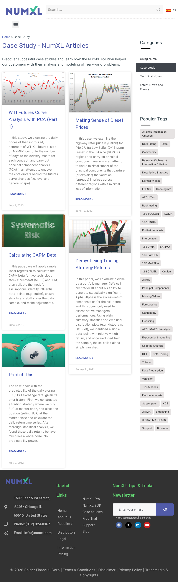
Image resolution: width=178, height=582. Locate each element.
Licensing (148, 321)
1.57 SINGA (149, 222)
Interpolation (149, 238)
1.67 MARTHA (150, 263)
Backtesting (149, 205)
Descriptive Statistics (155, 172)
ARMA (146, 279)
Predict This (21, 374)
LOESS (146, 189)
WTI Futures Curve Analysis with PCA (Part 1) (33, 119)
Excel (165, 143)
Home (6, 37)
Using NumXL (149, 59)
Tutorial (146, 362)
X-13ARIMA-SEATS (154, 420)
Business (162, 428)
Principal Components (155, 288)
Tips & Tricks (150, 387)
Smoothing (162, 411)
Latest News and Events (151, 87)
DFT (144, 354)
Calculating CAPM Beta (32, 255)
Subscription (149, 403)
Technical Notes (151, 76)
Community (149, 152)
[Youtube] (147, 525)
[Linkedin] (138, 525)
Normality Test (151, 180)
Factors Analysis (152, 395)
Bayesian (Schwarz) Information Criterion (154, 162)
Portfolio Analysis (152, 230)
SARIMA (165, 246)
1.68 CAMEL (149, 271)
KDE (165, 403)
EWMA (168, 213)
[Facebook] (119, 525)
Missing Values (151, 296)
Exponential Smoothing (156, 337)
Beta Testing (160, 354)
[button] (15, 24)
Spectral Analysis (152, 345)
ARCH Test (148, 197)
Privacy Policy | (132, 570)
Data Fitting (149, 143)
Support (147, 428)
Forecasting (149, 304)
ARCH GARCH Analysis (156, 329)
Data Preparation (152, 370)
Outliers (166, 271)
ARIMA (146, 411)
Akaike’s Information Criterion (154, 133)
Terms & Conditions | (80, 570)
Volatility (147, 378)
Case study (147, 67)
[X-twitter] (128, 525)
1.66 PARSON (150, 255)
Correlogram (163, 189)
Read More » (17, 193)
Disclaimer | (108, 570)
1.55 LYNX (148, 246)
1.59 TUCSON (150, 213)
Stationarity (149, 312)
